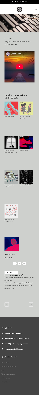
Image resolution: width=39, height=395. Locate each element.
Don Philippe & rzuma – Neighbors (10, 151)
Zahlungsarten (6, 378)
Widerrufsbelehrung (8, 374)
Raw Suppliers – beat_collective (9, 220)
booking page (16, 283)
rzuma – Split (24, 150)
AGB (3, 370)
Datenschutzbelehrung (9, 366)
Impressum (5, 362)
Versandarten (6, 382)
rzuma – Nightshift (25, 185)
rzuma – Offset (9, 116)
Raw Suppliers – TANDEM (9, 186)
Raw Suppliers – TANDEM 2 (25, 117)
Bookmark (11, 272)
